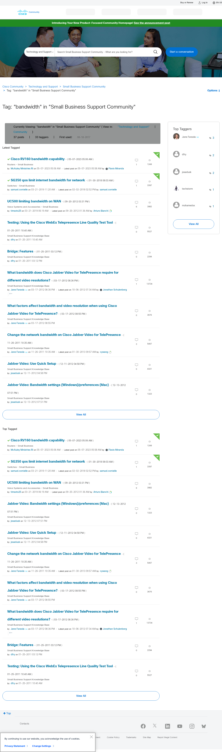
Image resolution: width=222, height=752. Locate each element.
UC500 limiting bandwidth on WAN (48, 201)
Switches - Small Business (21, 186)
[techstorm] (184, 191)
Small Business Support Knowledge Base (28, 236)
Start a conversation (182, 52)
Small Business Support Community (84, 87)
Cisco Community (12, 87)
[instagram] (191, 726)
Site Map (147, 738)
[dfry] (181, 158)
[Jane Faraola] (187, 140)
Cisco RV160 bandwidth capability (52, 159)
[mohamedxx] (185, 209)
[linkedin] (167, 726)
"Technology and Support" (134, 127)
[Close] (91, 736)
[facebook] (143, 726)
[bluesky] (203, 726)
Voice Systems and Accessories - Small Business (32, 207)
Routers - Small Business (20, 165)
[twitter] (155, 726)
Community (20, 132)
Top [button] (8, 713)
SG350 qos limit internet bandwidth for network (62, 180)
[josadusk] (183, 175)
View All (81, 414)
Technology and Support (43, 87)
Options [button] (212, 90)
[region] (48, 742)
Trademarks (131, 738)
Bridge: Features (34, 251)
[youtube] (179, 726)
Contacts (24, 724)
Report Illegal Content (167, 738)
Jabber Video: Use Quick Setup (46, 363)
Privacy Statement (15, 746)
